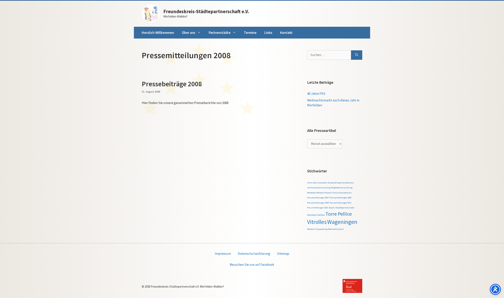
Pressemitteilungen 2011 (340, 202)
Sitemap (283, 253)
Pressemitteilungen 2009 (318, 202)
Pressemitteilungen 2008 (340, 197)
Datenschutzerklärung (254, 253)
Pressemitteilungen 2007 (318, 197)
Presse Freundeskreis (342, 192)
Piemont (328, 192)
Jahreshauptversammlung (319, 187)
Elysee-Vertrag (334, 182)
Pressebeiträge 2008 (172, 84)
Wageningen (342, 221)
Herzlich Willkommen (158, 32)
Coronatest (322, 182)
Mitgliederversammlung (341, 187)
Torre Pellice (338, 214)
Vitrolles (317, 221)
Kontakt (286, 32)
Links (268, 32)
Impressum (223, 253)
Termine (250, 32)
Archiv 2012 (312, 182)
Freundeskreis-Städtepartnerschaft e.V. (206, 11)
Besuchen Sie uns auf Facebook (252, 264)
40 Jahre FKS (316, 93)
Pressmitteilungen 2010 (317, 207)
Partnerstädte (220, 32)
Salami (332, 207)
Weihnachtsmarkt (336, 229)
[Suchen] (356, 55)
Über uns (188, 32)
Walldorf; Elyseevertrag (317, 229)
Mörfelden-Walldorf (315, 192)
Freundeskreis (347, 182)
